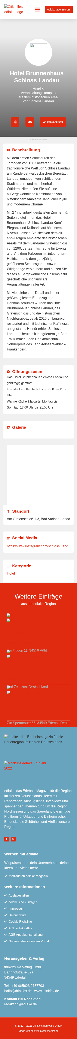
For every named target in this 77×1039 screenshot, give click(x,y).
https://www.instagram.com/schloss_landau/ (40, 546)
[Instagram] (13, 839)
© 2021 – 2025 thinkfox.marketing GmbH (38, 1025)
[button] (37, 9)
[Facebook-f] (6, 839)
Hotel (11, 573)
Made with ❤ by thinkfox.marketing (39, 1031)
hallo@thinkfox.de (18, 991)
